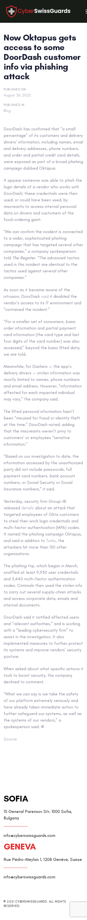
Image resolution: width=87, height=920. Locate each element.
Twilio (51, 540)
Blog (7, 110)
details (27, 508)
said (45, 296)
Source (10, 739)
